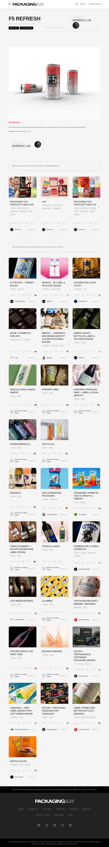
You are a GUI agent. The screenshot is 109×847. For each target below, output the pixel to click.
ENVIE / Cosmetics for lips (20, 334)
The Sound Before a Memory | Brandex (86, 602)
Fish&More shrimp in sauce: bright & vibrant (86, 496)
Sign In (83, 4)
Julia (16, 358)
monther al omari (84, 619)
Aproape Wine (50, 389)
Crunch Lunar (51, 546)
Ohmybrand (82, 514)
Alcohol (13, 208)
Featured (73, 809)
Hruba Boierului (20, 444)
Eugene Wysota (52, 514)
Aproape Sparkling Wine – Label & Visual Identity (86, 392)
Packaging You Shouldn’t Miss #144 (85, 203)
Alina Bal (49, 358)
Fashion (80, 664)
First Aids (45, 499)
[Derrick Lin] (76, 25)
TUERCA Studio (20, 301)
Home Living (84, 211)
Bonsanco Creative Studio (21, 412)
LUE (44, 202)
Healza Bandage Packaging (52, 494)
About (21, 809)
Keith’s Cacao (18, 761)
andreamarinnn (19, 619)
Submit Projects (95, 4)
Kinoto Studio (19, 777)
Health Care (46, 208)
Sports (87, 664)
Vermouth (21, 289)
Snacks (92, 211)
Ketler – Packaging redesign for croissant (53, 711)
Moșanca (15, 493)
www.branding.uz (52, 729)
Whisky (83, 342)
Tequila (93, 717)
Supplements (56, 208)
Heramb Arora (83, 676)
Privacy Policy (43, 815)
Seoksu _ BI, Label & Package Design (53, 284)
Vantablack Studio (84, 569)
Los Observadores (21, 601)
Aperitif (83, 553)
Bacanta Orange (52, 651)
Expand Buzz (83, 301)
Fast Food (55, 345)
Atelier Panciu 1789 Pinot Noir (21, 652)
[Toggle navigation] (10, 4)
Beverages (14, 28)
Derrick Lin (82, 20)
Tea (85, 289)
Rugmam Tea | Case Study (85, 284)
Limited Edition (26, 28)
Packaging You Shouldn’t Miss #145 (22, 203)
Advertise (86, 809)
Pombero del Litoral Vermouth (86, 547)
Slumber (47, 601)
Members (59, 815)
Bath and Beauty (23, 208)
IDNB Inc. (50, 301)
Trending (47, 809)
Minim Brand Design (21, 729)
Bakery (45, 717)
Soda (85, 607)
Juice (21, 717)
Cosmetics (27, 339)
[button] (77, 4)
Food (30, 211)
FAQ (70, 815)
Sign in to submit (89, 790)
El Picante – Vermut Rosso (22, 284)
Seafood (82, 502)
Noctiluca (48, 444)
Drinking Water (56, 289)
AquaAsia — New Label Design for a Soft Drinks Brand (21, 711)
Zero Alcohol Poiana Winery (22, 391)
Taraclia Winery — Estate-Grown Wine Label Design (21, 549)
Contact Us (33, 809)
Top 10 (13, 214)
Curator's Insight (57, 205)
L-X (29, 131)
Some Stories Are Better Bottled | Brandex (84, 711)
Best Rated (14, 211)
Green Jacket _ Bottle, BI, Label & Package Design (84, 336)
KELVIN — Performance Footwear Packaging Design (84, 655)
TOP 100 (60, 809)
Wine (19, 396)
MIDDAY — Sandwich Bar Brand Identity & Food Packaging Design (53, 337)
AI (75, 664)
